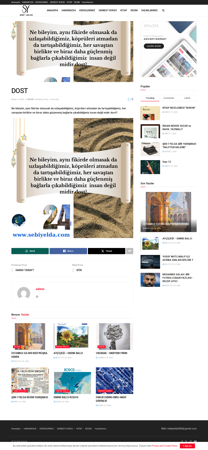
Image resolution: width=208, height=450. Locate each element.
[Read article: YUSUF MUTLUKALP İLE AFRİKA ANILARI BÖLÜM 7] (150, 262)
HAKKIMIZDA (27, 2)
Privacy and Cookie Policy (164, 445)
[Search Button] (163, 10)
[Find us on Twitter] (186, 442)
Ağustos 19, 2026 (172, 264)
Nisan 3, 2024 (17, 99)
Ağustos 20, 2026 (63, 358)
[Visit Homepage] (26, 10)
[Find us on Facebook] (182, 442)
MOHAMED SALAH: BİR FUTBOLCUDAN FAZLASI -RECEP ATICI (177, 278)
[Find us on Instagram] (191, 442)
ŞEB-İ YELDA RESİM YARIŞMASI (29, 397)
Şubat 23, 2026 (104, 405)
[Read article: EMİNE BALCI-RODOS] (72, 380)
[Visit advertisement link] (169, 49)
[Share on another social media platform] (129, 251)
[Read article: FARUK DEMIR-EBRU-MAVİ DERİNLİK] (114, 380)
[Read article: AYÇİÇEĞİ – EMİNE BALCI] (72, 336)
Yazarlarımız (87, 2)
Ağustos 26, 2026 (21, 361)
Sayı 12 (166, 161)
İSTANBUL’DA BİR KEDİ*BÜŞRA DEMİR (166, 224)
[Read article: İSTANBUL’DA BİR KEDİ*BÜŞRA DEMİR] (30, 336)
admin (40, 289)
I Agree (187, 446)
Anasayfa (15, 2)
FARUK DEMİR (105, 391)
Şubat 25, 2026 (62, 402)
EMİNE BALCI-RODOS (66, 397)
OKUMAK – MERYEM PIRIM (111, 353)
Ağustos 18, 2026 (172, 286)
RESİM (77, 2)
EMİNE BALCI (62, 347)
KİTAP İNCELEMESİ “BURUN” (178, 107)
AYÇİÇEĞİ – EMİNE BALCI (68, 353)
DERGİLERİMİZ (41, 2)
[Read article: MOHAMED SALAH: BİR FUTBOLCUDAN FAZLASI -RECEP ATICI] (150, 280)
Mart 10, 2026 (19, 402)
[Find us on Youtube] (195, 442)
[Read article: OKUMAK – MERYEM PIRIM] (114, 336)
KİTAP (69, 2)
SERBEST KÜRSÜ (57, 2)
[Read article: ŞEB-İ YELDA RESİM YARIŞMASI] (30, 380)
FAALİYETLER (20, 391)
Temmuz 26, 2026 (105, 358)
